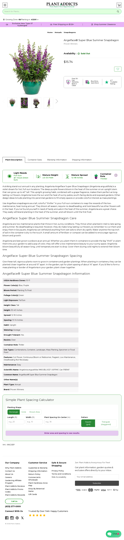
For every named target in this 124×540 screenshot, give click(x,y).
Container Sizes (35, 160)
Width (30, 417)
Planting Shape (14, 407)
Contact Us (10, 471)
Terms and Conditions (61, 474)
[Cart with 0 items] (119, 5)
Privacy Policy (58, 471)
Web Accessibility (59, 477)
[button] (5, 5)
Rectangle (13, 412)
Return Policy (34, 474)
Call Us (14, 501)
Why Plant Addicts (13, 468)
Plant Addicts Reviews (15, 486)
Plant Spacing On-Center (57, 417)
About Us (9, 474)
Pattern (84, 417)
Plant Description (13, 160)
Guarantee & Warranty (37, 468)
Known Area (34, 412)
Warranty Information (57, 160)
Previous (3, 101)
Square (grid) (88, 423)
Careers (8, 477)
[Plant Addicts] (62, 5)
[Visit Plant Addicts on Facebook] (6, 518)
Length (12, 417)
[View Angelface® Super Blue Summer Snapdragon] (12, 102)
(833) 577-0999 (13, 506)
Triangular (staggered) (106, 423)
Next (56, 101)
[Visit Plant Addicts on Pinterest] (17, 518)
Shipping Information (82, 160)
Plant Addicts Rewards (15, 495)
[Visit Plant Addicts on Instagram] (12, 518)
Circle (23, 412)
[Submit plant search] (118, 11)
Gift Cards (32, 494)
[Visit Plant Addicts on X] (22, 518)
